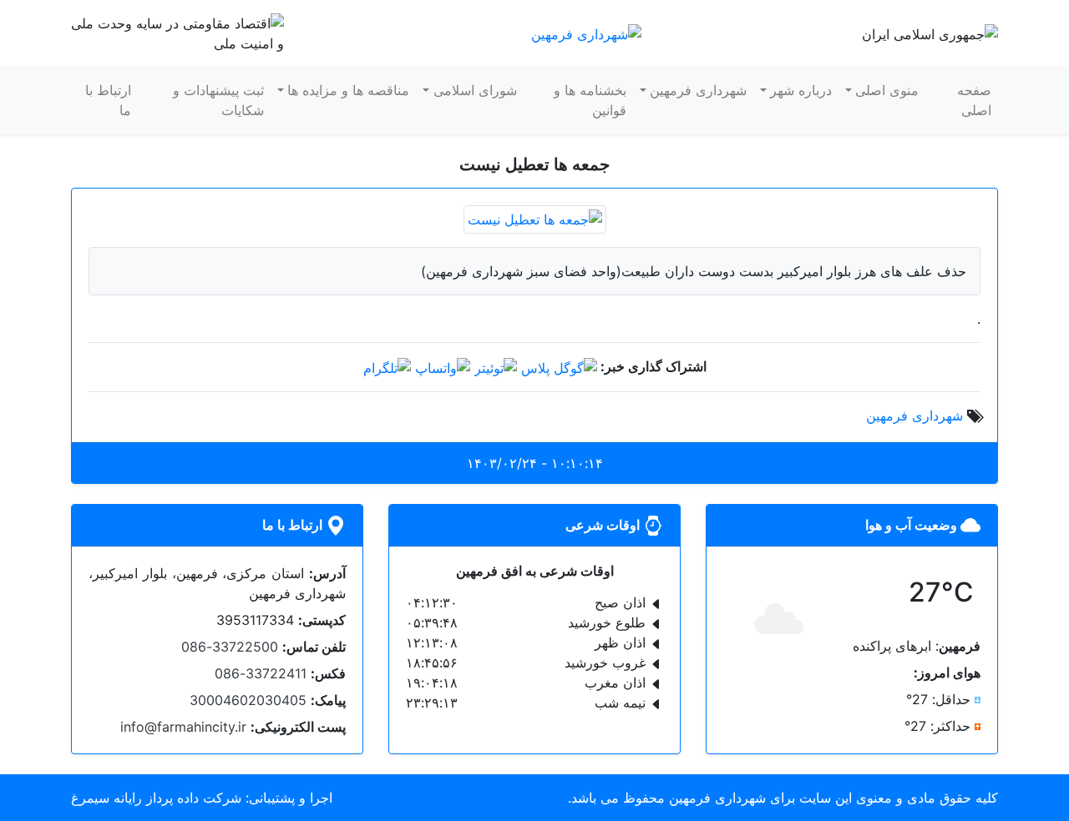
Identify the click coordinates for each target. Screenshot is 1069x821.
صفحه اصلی (974, 100)
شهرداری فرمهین (698, 90)
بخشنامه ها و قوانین (590, 100)
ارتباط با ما (108, 100)
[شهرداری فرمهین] (586, 32)
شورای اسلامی (475, 90)
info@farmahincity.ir (183, 726)
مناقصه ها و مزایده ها (348, 90)
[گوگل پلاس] (559, 366)
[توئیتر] (495, 366)
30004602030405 (248, 700)
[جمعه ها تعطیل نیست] (535, 217)
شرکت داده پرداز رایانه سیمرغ (156, 797)
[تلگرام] (387, 366)
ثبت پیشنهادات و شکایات (218, 100)
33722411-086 (261, 673)
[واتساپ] (442, 366)
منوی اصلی (887, 90)
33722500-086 (229, 646)
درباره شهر (801, 90)
